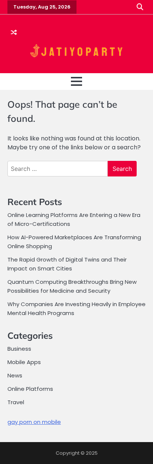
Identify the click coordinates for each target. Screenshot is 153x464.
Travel (15, 402)
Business (19, 349)
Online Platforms (30, 389)
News (14, 375)
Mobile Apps (24, 362)
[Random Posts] (14, 32)
